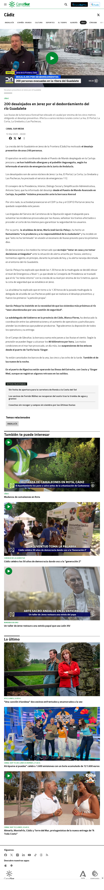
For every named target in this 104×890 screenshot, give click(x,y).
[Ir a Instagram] (18, 854)
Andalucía (9, 22)
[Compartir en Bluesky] (19, 138)
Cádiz (83, 22)
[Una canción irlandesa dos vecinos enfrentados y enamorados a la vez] (52, 669)
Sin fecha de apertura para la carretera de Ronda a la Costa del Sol (43, 389)
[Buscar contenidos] (65, 4)
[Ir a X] (98, 14)
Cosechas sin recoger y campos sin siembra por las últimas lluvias (42, 405)
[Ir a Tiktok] (36, 854)
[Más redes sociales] (24, 138)
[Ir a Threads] (42, 854)
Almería (73, 22)
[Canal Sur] (19, 4)
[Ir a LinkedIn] (24, 854)
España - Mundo (24, 22)
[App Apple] (6, 865)
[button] (52, 58)
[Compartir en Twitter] (14, 138)
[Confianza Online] (95, 876)
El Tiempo (62, 22)
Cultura (38, 22)
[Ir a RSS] (48, 854)
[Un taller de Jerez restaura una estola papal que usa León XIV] (52, 593)
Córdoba (93, 22)
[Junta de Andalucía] (83, 876)
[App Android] (12, 865)
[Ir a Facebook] (6, 854)
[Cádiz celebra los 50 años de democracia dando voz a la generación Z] (52, 529)
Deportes (50, 22)
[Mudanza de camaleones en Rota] (52, 464)
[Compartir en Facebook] (10, 138)
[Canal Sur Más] (79, 4)
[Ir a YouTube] (30, 854)
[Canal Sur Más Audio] (95, 4)
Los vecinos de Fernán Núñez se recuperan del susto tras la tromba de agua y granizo (48, 397)
